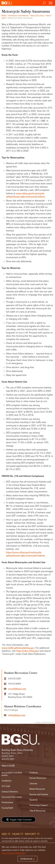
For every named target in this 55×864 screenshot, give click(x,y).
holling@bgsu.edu (16, 715)
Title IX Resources (37, 810)
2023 (4, 18)
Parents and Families (38, 794)
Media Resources (37, 789)
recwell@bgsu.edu (17, 689)
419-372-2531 (8, 759)
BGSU (4, 15)
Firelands (33, 772)
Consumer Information (12, 797)
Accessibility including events (12, 773)
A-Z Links (6, 786)
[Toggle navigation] (50, 3)
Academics (7, 780)
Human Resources (37, 778)
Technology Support (38, 805)
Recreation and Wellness (18, 15)
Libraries (33, 783)
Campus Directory (10, 791)
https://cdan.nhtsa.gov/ (27, 650)
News (48, 15)
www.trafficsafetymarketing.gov (18, 647)
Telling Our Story (37, 15)
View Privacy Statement (14, 853)
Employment (7, 802)
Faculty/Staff (7, 808)
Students (33, 800)
